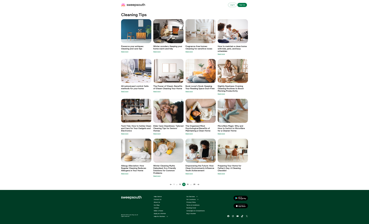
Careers (156, 208)
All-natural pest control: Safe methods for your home (135, 87)
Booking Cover (191, 208)
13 (180, 184)
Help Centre (158, 196)
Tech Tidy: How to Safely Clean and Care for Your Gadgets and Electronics (136, 128)
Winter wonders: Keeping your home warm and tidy (167, 47)
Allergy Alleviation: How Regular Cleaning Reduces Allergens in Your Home (133, 168)
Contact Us (157, 199)
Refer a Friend (158, 211)
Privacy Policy (191, 202)
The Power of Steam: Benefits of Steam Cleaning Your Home (167, 87)
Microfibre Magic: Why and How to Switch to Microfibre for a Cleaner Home (231, 128)
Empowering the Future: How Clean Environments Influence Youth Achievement (199, 168)
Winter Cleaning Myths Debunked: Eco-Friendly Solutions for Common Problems (164, 169)
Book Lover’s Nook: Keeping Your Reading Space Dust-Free (200, 87)
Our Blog (156, 205)
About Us (157, 202)
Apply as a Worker (160, 213)
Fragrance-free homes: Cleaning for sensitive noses (198, 47)
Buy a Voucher (191, 213)
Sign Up (242, 5)
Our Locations (191, 199)
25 (194, 184)
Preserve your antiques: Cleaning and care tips (132, 47)
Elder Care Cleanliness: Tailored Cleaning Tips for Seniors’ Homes (168, 128)
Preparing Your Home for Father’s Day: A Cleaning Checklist (229, 168)
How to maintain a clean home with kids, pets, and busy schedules (232, 48)
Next (198, 184)
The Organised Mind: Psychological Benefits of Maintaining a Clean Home (197, 128)
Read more (124, 52)
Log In (232, 5)
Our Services (190, 196)
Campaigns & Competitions (195, 211)
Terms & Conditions (192, 205)
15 (188, 184)
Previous (171, 184)
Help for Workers (159, 216)
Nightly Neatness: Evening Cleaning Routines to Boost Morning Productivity (231, 88)
